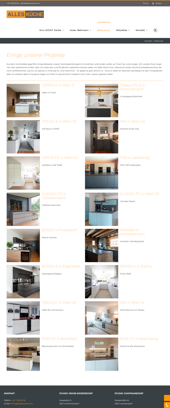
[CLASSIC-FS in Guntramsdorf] (23, 194)
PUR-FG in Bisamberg (139, 339)
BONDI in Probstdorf (59, 230)
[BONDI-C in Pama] (101, 266)
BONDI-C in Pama (135, 266)
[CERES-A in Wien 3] (23, 85)
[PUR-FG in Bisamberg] (101, 339)
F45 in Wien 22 (132, 121)
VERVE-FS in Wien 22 (60, 157)
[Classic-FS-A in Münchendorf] (101, 85)
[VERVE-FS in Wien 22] (23, 158)
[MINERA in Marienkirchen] (101, 230)
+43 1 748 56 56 (12, 3)
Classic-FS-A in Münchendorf (132, 87)
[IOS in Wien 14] (101, 303)
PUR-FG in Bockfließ (59, 339)
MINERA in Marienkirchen (132, 232)
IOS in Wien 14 (132, 302)
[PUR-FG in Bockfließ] (23, 339)
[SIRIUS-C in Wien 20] (23, 303)
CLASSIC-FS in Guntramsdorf (54, 196)
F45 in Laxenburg (135, 157)
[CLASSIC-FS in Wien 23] (101, 194)
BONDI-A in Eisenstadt (61, 266)
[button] (155, 30)
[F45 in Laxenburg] (101, 158)
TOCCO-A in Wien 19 (59, 121)
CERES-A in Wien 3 (58, 85)
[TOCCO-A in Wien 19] (23, 122)
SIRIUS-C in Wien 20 (59, 302)
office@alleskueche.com (30, 3)
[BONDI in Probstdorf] (23, 230)
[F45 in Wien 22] (101, 122)
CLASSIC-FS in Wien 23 (139, 194)
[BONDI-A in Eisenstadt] (23, 266)
